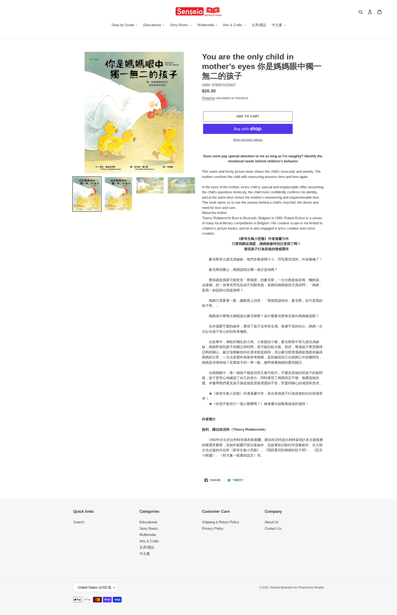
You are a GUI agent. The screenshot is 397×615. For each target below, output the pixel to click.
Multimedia (147, 535)
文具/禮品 (146, 547)
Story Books (148, 528)
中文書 (144, 554)
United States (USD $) (94, 587)
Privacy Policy (213, 528)
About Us (272, 522)
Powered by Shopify (311, 587)
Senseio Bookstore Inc (284, 587)
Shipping (208, 98)
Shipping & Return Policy (220, 522)
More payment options (248, 139)
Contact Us (273, 528)
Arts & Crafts (149, 541)
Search (78, 522)
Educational (148, 522)
